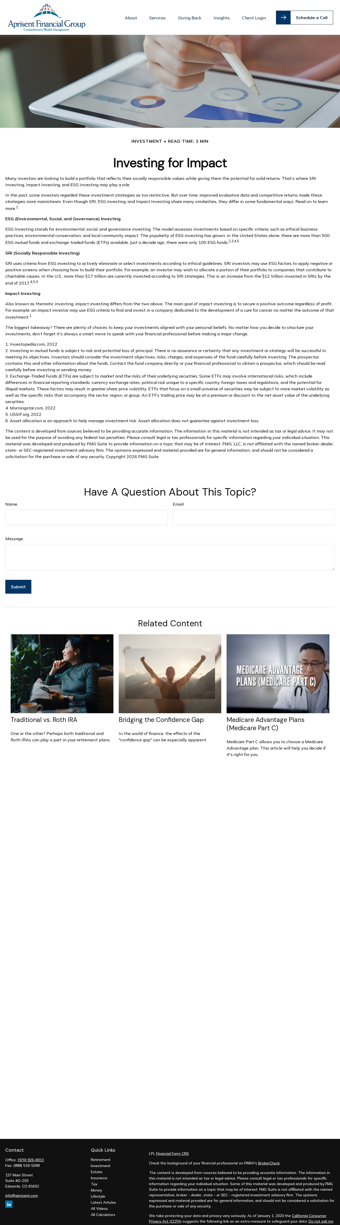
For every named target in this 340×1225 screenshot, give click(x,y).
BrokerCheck (269, 1163)
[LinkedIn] (8, 1204)
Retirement (100, 1159)
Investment (100, 1165)
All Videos (99, 1208)
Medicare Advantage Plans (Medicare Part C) (265, 724)
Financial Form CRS (172, 1153)
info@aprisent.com (21, 1195)
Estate (96, 1171)
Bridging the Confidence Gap (161, 720)
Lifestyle (98, 1196)
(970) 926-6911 (31, 1160)
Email (178, 504)
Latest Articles (103, 1202)
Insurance (99, 1178)
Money (96, 1190)
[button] (131, 17)
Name (11, 504)
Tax (94, 1184)
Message (14, 538)
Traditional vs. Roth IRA (44, 720)
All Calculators (103, 1214)
